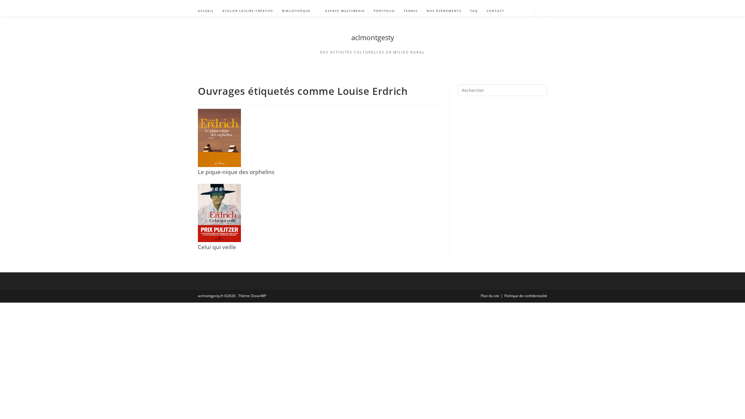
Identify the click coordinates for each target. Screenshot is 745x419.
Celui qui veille (217, 247)
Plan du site (490, 295)
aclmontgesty (372, 37)
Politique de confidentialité (525, 295)
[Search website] (541, 11)
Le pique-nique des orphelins (236, 171)
